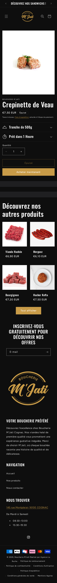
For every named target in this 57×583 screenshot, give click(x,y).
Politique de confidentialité (18, 566)
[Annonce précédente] (5, 3)
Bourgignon (12, 295)
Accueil (10, 473)
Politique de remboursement (32, 561)
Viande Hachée (14, 251)
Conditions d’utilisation (43, 566)
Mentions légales (45, 576)
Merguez (38, 251)
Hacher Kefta (40, 295)
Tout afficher (28, 310)
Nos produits (13, 480)
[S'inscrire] (47, 352)
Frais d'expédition (22, 117)
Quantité (6, 145)
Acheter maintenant (28, 172)
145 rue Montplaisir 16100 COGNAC (27, 507)
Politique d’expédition (30, 571)
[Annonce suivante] (51, 3)
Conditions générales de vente (21, 576)
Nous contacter (14, 488)
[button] (6, 16)
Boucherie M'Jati (22, 557)
